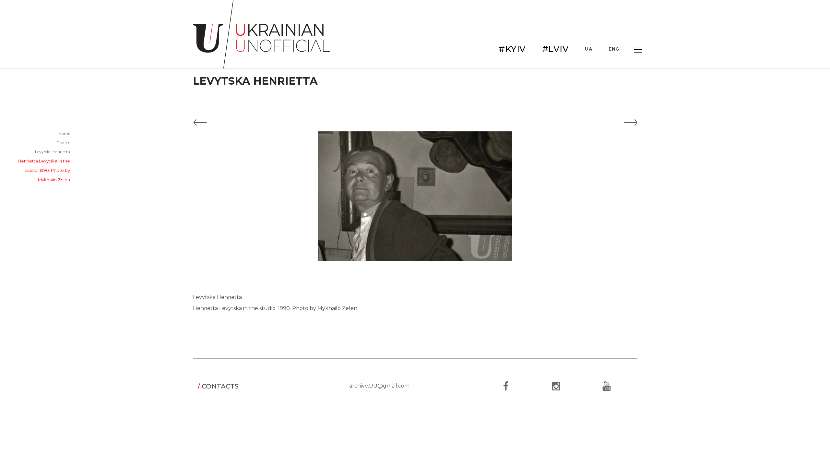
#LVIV (555, 49)
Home (64, 133)
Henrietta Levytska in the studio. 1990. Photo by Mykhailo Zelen (44, 170)
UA (588, 49)
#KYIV (512, 49)
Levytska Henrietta (52, 151)
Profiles (63, 142)
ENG (614, 49)
